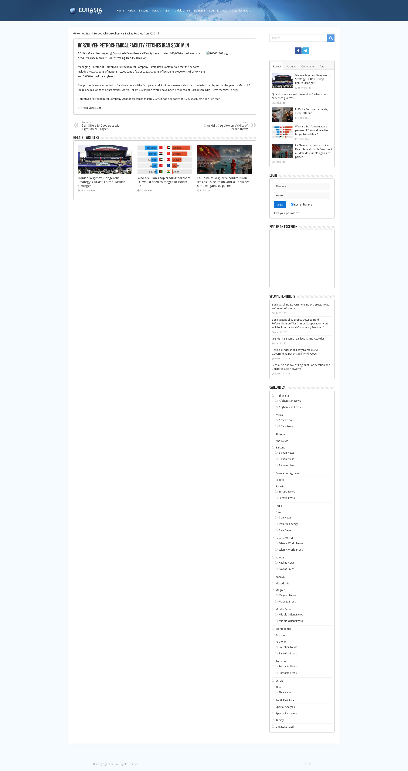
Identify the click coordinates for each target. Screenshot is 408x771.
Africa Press (286, 426)
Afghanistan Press (290, 407)
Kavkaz (280, 557)
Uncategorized (285, 726)
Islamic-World (284, 538)
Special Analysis (240, 10)
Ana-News (282, 441)
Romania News (288, 666)
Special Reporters (286, 713)
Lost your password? (287, 213)
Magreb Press (287, 601)
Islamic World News (291, 543)
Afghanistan (283, 395)
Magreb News (287, 595)
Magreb (280, 590)
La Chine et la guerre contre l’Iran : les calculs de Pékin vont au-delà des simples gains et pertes (223, 182)
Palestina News (288, 647)
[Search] (330, 38)
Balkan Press (286, 459)
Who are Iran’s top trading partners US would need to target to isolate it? (163, 182)
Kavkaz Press (286, 569)
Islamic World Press (291, 549)
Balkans (143, 10)
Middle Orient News (291, 614)
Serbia (279, 680)
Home (120, 10)
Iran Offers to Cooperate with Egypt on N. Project (101, 126)
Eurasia (156, 10)
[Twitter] (305, 50)
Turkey (280, 720)
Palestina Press (288, 653)
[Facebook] (298, 50)
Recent (277, 66)
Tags (323, 66)
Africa (131, 10)
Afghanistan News (290, 400)
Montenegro (283, 628)
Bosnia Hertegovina (287, 473)
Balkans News (287, 465)
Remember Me (302, 204)
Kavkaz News (287, 562)
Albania (280, 434)
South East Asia (218, 10)
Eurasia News (287, 491)
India (279, 505)
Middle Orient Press (291, 621)
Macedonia (282, 583)
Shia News (285, 692)
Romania (199, 10)
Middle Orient (182, 10)
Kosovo (280, 576)
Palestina (281, 642)
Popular (291, 66)
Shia (278, 687)
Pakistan (281, 635)
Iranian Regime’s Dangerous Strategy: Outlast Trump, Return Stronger (101, 182)
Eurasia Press (287, 498)
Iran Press (285, 530)
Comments (307, 66)
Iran (167, 10)
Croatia (280, 479)
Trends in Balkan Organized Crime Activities (298, 338)
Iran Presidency (288, 523)
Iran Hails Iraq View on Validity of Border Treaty (226, 126)
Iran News (285, 517)
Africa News (286, 420)
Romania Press (288, 672)
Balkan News (286, 452)
